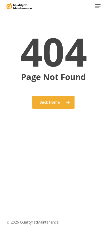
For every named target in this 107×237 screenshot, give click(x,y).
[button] (98, 6)
